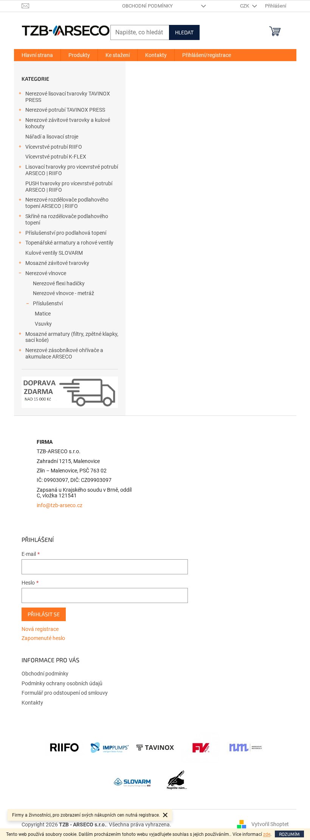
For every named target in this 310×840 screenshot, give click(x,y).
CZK (245, 6)
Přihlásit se (44, 614)
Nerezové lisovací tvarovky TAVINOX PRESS (67, 97)
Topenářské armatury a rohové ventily (69, 243)
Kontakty (32, 703)
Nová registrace (40, 629)
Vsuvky (43, 324)
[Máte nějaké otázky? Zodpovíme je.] (178, 782)
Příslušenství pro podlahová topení (65, 233)
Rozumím (289, 834)
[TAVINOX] (155, 747)
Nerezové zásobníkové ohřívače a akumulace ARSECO (64, 353)
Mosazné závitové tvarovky (57, 263)
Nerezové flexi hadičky (59, 283)
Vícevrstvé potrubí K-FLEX (55, 157)
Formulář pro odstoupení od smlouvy (65, 693)
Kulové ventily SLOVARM (54, 253)
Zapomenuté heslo (43, 638)
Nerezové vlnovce (45, 273)
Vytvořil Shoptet (270, 824)
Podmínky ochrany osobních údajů (62, 683)
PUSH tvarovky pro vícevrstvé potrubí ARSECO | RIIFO (68, 186)
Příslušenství (48, 303)
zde (266, 834)
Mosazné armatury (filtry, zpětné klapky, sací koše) (71, 337)
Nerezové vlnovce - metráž (63, 293)
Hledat (184, 32)
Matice (43, 314)
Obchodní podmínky (147, 6)
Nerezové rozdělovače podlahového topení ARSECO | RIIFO (66, 203)
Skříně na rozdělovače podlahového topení (66, 219)
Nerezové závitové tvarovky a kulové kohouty (67, 123)
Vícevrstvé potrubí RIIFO (53, 147)
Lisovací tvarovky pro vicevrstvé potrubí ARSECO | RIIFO (71, 170)
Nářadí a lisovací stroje (51, 137)
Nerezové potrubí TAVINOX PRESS (65, 110)
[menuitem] (37, 55)
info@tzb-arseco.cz (59, 505)
